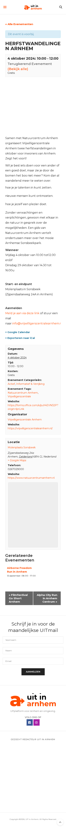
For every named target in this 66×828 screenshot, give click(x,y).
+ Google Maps (17, 460)
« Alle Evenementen (19, 24)
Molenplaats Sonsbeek (22, 447)
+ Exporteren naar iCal (20, 338)
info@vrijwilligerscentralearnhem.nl (37, 323)
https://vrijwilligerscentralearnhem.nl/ (30, 428)
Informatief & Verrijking (30, 383)
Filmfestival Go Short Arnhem (18, 598)
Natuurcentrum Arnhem (23, 392)
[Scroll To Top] (60, 822)
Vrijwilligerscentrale (19, 396)
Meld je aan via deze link (22, 313)
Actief (11, 383)
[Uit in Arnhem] (33, 7)
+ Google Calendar (17, 332)
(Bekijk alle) (18, 69)
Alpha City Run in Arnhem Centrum (47, 598)
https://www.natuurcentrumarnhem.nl (31, 477)
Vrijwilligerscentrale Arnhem (25, 419)
